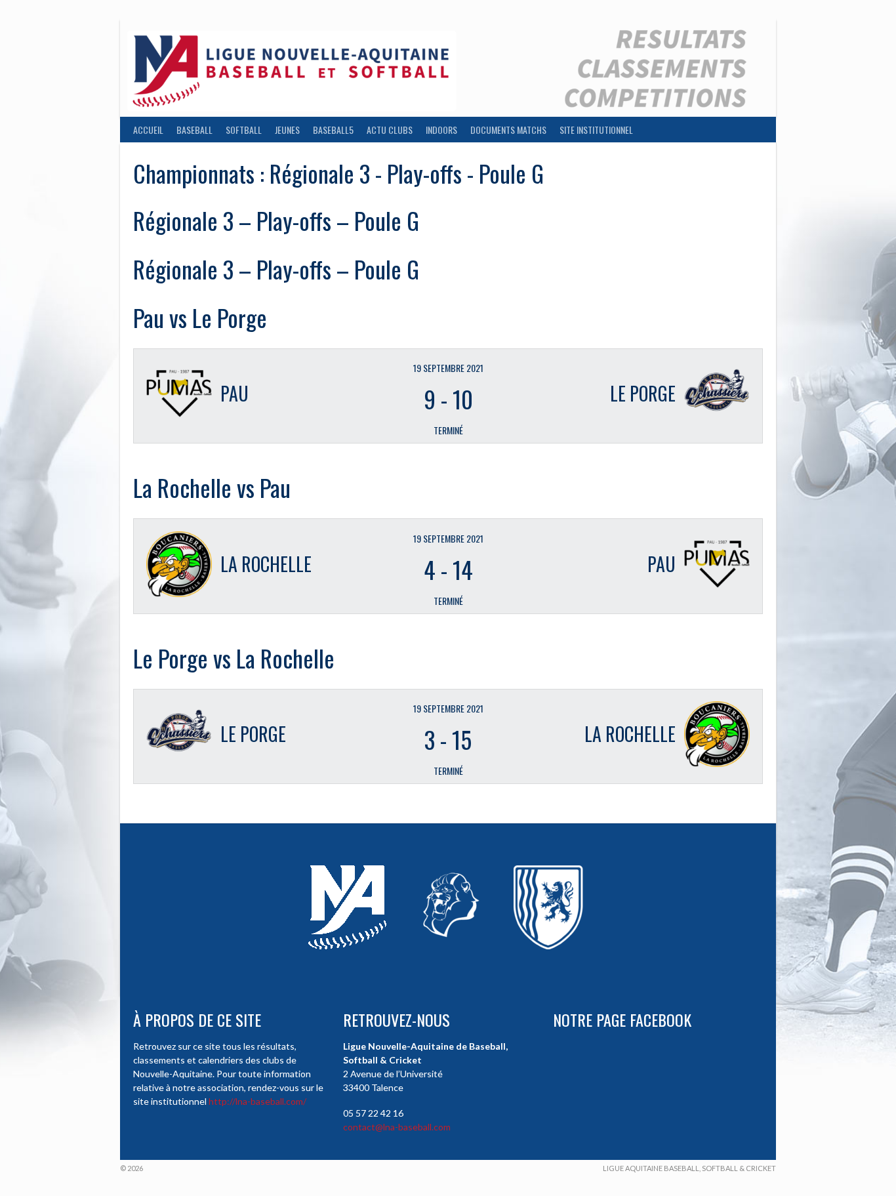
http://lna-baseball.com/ (257, 1101)
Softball (244, 129)
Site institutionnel (596, 129)
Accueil (148, 129)
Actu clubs (390, 129)
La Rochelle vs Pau (212, 487)
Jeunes (287, 129)
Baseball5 (333, 129)
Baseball (194, 129)
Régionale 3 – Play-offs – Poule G (276, 220)
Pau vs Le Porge (200, 317)
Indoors (441, 129)
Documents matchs (508, 129)
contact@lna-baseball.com (397, 1126)
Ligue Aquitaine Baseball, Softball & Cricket (689, 1168)
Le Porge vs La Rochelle (234, 657)
